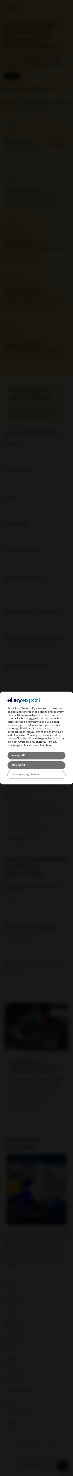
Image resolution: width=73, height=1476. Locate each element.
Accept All (18, 755)
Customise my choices (25, 775)
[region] (36, 738)
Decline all (18, 765)
